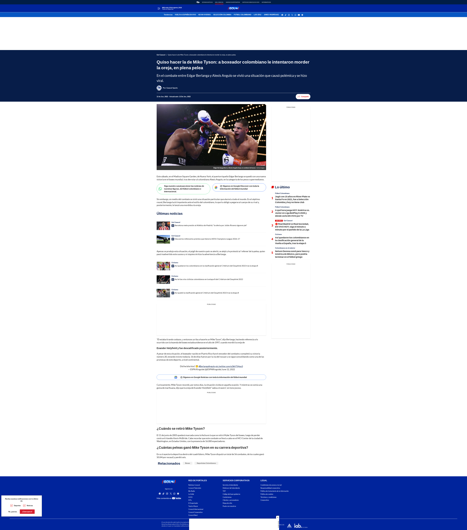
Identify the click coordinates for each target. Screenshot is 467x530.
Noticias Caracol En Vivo (250, 2)
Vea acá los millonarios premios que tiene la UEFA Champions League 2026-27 (207, 239)
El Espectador (193, 503)
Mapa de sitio (227, 503)
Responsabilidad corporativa (270, 488)
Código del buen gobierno (231, 494)
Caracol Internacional (195, 509)
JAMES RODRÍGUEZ (271, 15)
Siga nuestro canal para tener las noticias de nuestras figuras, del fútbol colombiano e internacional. (184, 189)
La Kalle (191, 494)
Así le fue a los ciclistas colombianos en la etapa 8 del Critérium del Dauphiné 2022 (209, 279)
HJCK (190, 497)
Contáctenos (227, 497)
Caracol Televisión (194, 488)
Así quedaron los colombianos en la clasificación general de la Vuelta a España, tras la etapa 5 (292, 240)
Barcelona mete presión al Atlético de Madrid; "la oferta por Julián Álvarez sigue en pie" (211, 225)
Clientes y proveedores (231, 500)
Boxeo (187, 463)
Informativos (266, 2)
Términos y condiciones (268, 497)
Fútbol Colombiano (282, 193)
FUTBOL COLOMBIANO (242, 15)
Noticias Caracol (194, 485)
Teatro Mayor (193, 506)
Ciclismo (174, 263)
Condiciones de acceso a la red (271, 485)
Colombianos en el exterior (285, 248)
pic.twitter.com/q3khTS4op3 (229, 366)
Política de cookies (266, 494)
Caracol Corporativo (195, 512)
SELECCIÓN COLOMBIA (222, 15)
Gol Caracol (219, 2)
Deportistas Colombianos (206, 463)
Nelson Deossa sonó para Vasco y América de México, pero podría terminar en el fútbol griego (292, 254)
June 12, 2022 (228, 369)
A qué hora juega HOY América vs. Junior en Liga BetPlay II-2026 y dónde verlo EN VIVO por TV (292, 213)
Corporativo (264, 500)
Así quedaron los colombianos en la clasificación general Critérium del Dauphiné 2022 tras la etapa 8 (216, 266)
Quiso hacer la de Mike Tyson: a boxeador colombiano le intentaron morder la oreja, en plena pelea (202, 55)
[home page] (198, 2)
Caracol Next (193, 515)
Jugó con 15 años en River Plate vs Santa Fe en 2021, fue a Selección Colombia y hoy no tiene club (292, 199)
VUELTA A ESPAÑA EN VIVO (185, 15)
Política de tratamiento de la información (274, 491)
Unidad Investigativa (233, 2)
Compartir (305, 97)
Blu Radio (191, 491)
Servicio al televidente (230, 485)
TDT (224, 491)
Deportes (17, 506)
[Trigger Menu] (159, 8)
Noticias (30, 506)
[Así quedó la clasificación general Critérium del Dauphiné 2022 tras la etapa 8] (163, 293)
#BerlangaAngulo (207, 366)
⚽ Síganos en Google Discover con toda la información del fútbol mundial (239, 187)
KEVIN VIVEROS (204, 15)
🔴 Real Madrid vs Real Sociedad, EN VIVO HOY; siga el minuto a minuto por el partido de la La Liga (292, 227)
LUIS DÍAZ (257, 15)
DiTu (190, 500)
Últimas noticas (207, 2)
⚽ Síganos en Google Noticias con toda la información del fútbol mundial (213, 377)
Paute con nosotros (229, 506)
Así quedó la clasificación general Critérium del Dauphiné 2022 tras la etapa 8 (207, 293)
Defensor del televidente (231, 488)
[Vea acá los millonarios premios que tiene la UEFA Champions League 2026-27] (163, 239)
